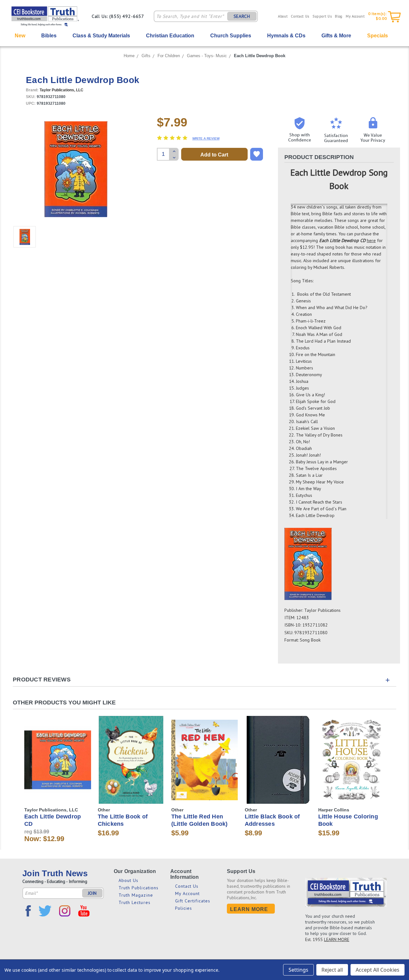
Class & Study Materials (101, 35)
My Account (355, 16)
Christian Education (170, 35)
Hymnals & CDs (286, 35)
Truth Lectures (134, 902)
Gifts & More (336, 35)
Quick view (57, 749)
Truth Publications (139, 888)
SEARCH (242, 16)
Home (129, 55)
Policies (183, 908)
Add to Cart (131, 765)
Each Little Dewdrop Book (259, 55)
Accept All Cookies (377, 969)
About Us (129, 880)
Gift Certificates (193, 901)
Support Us (322, 16)
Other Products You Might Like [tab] (64, 702)
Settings (298, 969)
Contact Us (300, 16)
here (371, 240)
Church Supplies (230, 35)
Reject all (332, 969)
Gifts (146, 55)
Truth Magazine (136, 895)
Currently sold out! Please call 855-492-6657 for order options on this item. (57, 765)
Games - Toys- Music (207, 55)
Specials (377, 35)
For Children (169, 55)
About (283, 16)
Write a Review (206, 138)
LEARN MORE (336, 939)
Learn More (249, 909)
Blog (339, 16)
